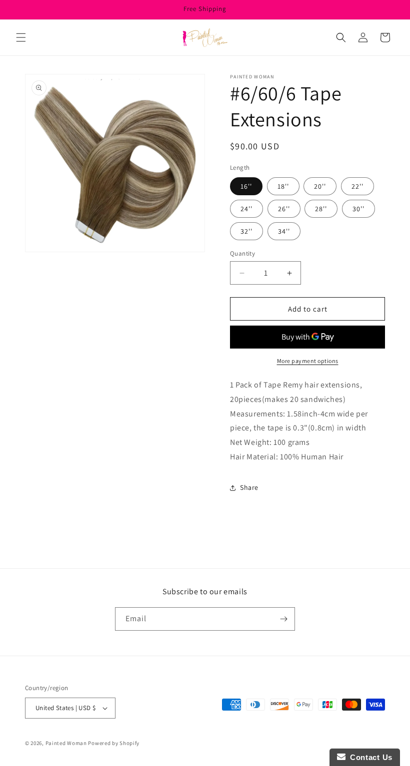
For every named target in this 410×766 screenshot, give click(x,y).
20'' (320, 186)
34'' (284, 231)
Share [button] (249, 487)
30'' (358, 208)
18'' (283, 186)
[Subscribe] (283, 619)
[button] (21, 37)
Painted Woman (66, 743)
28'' (321, 208)
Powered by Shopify (114, 743)
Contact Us (369, 757)
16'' (246, 186)
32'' (246, 231)
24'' (246, 208)
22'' (358, 186)
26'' (284, 208)
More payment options (307, 361)
